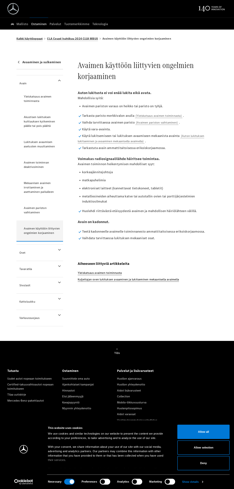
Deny (203, 463)
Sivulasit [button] (25, 285)
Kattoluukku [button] (27, 302)
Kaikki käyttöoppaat (29, 39)
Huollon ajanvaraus (129, 378)
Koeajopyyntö (71, 402)
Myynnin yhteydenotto (76, 408)
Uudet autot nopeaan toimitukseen (29, 378)
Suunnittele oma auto (76, 378)
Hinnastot (68, 390)
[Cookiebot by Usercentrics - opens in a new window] (24, 482)
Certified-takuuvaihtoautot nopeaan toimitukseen (30, 386)
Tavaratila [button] (25, 269)
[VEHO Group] (13, 9)
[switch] (105, 482)
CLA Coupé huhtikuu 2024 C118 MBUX (72, 39)
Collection (123, 396)
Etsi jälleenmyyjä (72, 396)
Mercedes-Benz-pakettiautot (25, 400)
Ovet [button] (22, 253)
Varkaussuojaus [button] (29, 318)
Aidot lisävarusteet (129, 390)
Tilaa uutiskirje (16, 394)
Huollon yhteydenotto (131, 384)
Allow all (203, 431)
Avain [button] (23, 83)
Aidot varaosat (126, 414)
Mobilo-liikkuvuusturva (131, 402)
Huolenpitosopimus (129, 408)
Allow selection (203, 447)
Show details (190, 481)
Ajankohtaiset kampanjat (78, 384)
